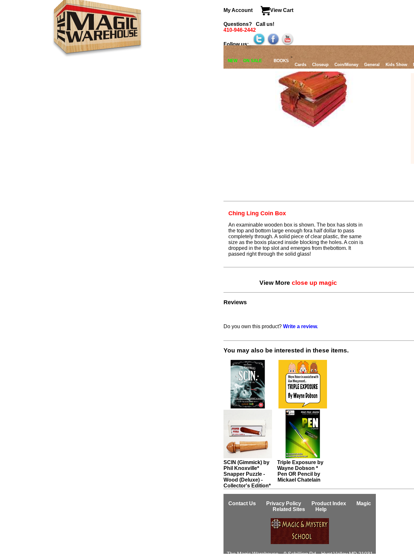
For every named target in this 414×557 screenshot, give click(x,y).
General (372, 64)
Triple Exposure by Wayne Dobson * (300, 465)
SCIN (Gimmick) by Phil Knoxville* (246, 465)
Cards (300, 64)
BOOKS (281, 60)
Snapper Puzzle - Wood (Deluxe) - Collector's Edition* (247, 479)
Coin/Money (346, 64)
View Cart (281, 10)
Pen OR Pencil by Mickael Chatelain (299, 477)
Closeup (320, 64)
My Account (238, 10)
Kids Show (396, 64)
